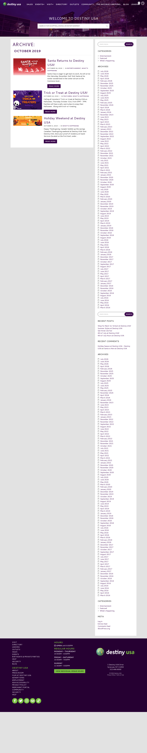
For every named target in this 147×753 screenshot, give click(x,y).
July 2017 (104, 269)
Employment (18, 680)
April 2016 (104, 305)
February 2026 (106, 81)
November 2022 (106, 134)
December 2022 (106, 131)
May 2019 (104, 218)
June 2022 (104, 141)
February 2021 (106, 172)
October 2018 (106, 233)
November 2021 (106, 155)
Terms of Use (120, 675)
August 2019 (105, 213)
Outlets (16, 649)
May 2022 (104, 143)
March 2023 (105, 124)
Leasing (16, 647)
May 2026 (104, 76)
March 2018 (105, 249)
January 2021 (105, 175)
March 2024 (105, 110)
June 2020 (104, 191)
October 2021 (106, 158)
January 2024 (105, 112)
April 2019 (104, 220)
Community (18, 689)
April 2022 (104, 146)
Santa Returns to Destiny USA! (65, 62)
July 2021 (104, 160)
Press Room (18, 672)
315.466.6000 (115, 669)
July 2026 (104, 71)
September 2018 (107, 235)
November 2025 (106, 85)
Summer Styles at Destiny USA (110, 328)
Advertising (18, 677)
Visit (14, 642)
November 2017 (106, 259)
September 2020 (107, 184)
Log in (100, 621)
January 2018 (105, 254)
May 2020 (104, 194)
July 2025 (104, 95)
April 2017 (104, 276)
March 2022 (105, 148)
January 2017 (105, 283)
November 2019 (106, 206)
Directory (17, 644)
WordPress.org (104, 628)
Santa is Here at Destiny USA (115, 348)
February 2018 (106, 252)
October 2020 (106, 182)
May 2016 (104, 302)
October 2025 (106, 88)
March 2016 (105, 307)
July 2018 (104, 240)
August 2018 (105, 237)
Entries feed (102, 623)
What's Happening (81, 96)
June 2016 (104, 300)
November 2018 (106, 230)
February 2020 (106, 199)
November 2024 (106, 105)
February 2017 (106, 281)
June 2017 (104, 271)
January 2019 (105, 225)
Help (14, 659)
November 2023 (106, 114)
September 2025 (107, 90)
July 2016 (104, 298)
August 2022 (105, 139)
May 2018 (104, 245)
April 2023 (104, 122)
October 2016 (106, 290)
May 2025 (104, 100)
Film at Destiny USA (21, 675)
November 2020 (106, 179)
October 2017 (106, 261)
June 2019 (104, 216)
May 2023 (104, 119)
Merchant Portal (20, 687)
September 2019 (107, 211)
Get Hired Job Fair (105, 330)
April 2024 (104, 107)
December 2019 (106, 204)
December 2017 (106, 257)
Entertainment (74, 68)
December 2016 (106, 285)
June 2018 (104, 242)
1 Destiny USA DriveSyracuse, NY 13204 (115, 665)
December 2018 (106, 228)
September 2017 (107, 264)
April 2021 (104, 167)
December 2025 (106, 83)
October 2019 (106, 208)
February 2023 (106, 126)
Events (15, 654)
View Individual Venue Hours (70, 671)
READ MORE (54, 86)
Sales (14, 651)
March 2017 (105, 278)
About (15, 670)
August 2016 (105, 295)
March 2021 (105, 170)
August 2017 (105, 266)
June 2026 (104, 73)
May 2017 (104, 273)
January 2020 (105, 201)
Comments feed (104, 626)
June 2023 (104, 117)
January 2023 (105, 129)
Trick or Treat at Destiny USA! (65, 92)
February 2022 (106, 151)
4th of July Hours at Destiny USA (111, 335)
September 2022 (107, 136)
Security (16, 661)
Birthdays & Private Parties (26, 656)
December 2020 (106, 177)
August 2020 (105, 187)
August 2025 (105, 93)
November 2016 (106, 288)
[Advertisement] (73, 727)
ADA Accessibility (20, 682)
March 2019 (105, 223)
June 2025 (104, 97)
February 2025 (106, 102)
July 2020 (104, 189)
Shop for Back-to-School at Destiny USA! (114, 326)
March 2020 (105, 196)
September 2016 (107, 293)
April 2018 (104, 247)
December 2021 (106, 153)
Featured (67, 96)
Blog (14, 664)
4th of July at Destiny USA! (108, 333)
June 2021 (104, 163)
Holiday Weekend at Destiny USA (64, 120)
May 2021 (104, 165)
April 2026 (104, 78)
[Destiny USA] (115, 652)
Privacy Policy (19, 685)
